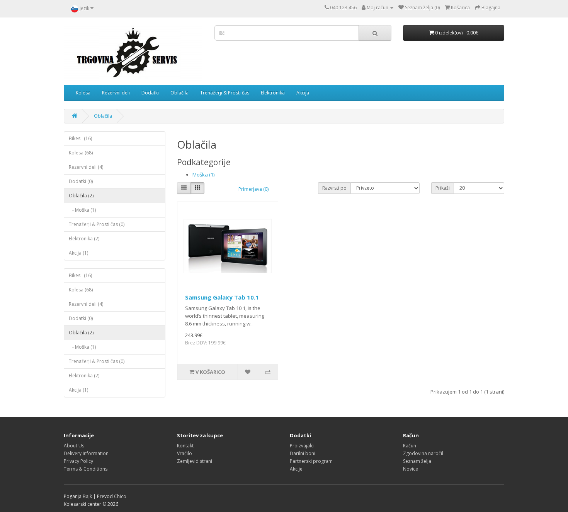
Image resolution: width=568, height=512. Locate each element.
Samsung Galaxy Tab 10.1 (222, 297)
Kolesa (83, 92)
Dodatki (150, 92)
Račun (409, 445)
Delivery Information (86, 453)
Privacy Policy (78, 461)
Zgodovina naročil (423, 453)
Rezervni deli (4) (86, 167)
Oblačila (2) (81, 195)
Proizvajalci (302, 445)
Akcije (296, 469)
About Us (74, 445)
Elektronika (273, 92)
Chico (120, 496)
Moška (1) (203, 174)
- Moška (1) (82, 210)
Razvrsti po (334, 188)
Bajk (87, 496)
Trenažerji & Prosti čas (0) (96, 224)
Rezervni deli (116, 92)
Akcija (302, 92)
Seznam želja (417, 461)
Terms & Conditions (85, 469)
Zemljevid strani (194, 461)
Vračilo (184, 453)
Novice (410, 469)
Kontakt (185, 445)
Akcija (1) (78, 253)
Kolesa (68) (81, 152)
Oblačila (179, 92)
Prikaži (442, 188)
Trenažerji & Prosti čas (224, 92)
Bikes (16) (80, 138)
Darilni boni (302, 453)
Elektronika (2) (84, 238)
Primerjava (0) (253, 189)
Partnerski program (311, 461)
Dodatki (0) (81, 181)
